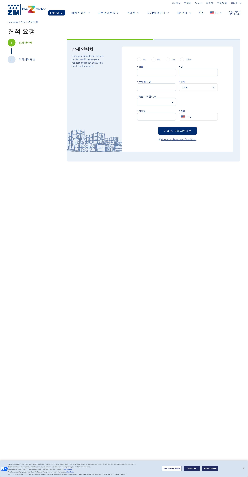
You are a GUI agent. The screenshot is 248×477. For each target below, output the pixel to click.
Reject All (192, 468)
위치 (182, 81)
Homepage (13, 21)
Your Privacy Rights (172, 468)
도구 (23, 21)
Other (189, 59)
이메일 (141, 111)
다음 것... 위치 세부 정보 (177, 131)
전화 (182, 111)
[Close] (244, 468)
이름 (140, 67)
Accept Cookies (210, 468)
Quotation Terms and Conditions (178, 139)
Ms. (158, 59)
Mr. (144, 59)
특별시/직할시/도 (146, 96)
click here (68, 469)
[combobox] (198, 87)
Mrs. (174, 59)
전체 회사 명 (144, 81)
